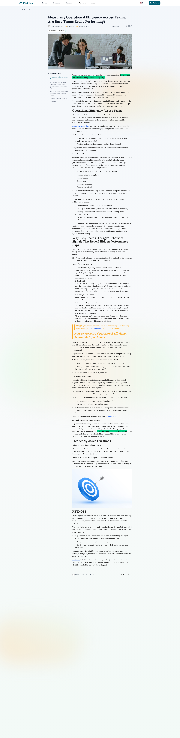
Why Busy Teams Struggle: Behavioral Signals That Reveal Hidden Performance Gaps (58, 85)
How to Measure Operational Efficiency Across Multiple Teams (59, 93)
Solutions (44, 3)
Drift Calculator (95, 328)
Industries (56, 3)
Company (69, 3)
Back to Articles (27, 10)
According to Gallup (80, 126)
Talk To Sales (154, 3)
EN (142, 3)
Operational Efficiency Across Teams (59, 78)
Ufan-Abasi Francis (57, 26)
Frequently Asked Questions (58, 98)
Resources (82, 3)
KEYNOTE (53, 102)
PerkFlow (76, 560)
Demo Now (112, 416)
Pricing (93, 3)
